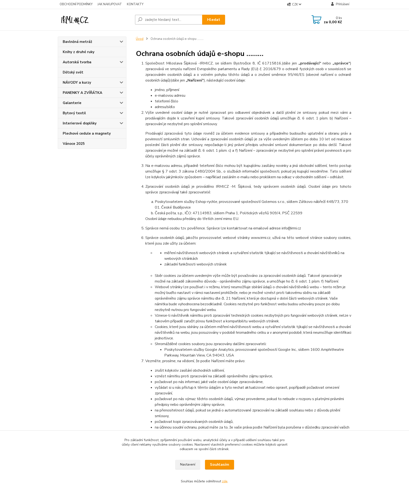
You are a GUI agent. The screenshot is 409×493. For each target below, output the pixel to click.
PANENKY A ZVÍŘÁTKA (82, 92)
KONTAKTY (135, 4)
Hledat (213, 19)
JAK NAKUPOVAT (110, 4)
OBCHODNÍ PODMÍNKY (76, 4)
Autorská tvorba (77, 62)
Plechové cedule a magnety (87, 133)
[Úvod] (94, 19)
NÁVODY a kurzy (77, 82)
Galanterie (72, 102)
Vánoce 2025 (74, 143)
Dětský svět (73, 72)
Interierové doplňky (80, 123)
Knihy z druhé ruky (78, 52)
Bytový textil (74, 113)
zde (224, 481)
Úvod (139, 39)
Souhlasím (219, 464)
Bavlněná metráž (77, 41)
